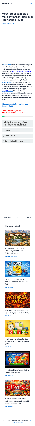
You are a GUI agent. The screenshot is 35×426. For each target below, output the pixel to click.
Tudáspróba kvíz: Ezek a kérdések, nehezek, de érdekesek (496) (14, 250)
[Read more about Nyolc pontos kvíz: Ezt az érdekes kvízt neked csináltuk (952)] (17, 268)
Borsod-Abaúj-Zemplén (14, 141)
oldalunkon (7, 65)
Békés (7, 130)
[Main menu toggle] (31, 3)
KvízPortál (7, 3)
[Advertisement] (17, 44)
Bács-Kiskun (10, 136)
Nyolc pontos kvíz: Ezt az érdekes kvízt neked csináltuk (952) (16, 281)
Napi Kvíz (10, 256)
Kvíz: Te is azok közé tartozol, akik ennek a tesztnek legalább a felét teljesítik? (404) (17, 401)
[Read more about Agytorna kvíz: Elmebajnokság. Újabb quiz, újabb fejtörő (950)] (17, 300)
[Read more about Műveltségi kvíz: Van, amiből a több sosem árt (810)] (17, 359)
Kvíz (6, 256)
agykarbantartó (7, 82)
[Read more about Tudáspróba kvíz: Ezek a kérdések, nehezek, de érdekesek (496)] (17, 237)
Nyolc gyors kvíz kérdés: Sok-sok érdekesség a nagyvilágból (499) (17, 341)
